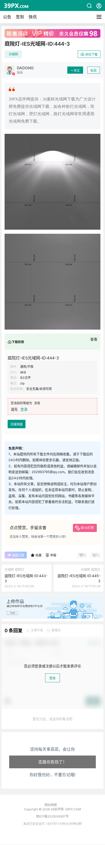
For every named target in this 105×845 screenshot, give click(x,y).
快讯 (33, 16)
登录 (24, 409)
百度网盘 (16, 424)
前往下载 (91, 54)
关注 (77, 70)
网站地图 (51, 805)
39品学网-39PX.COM (65, 809)
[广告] (52, 597)
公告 (7, 16)
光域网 (13, 54)
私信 (93, 70)
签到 (20, 16)
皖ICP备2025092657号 (52, 816)
